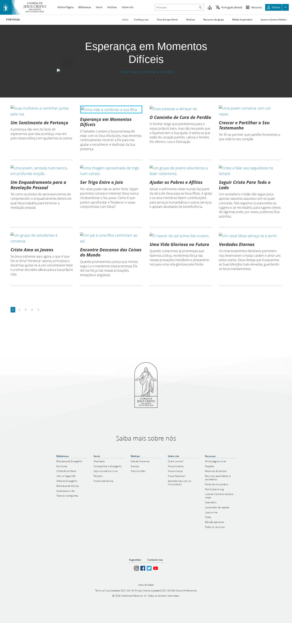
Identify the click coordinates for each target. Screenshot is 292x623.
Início (125, 19)
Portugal (13, 19)
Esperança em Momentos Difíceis (105, 121)
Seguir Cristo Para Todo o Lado (245, 184)
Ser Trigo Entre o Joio (101, 182)
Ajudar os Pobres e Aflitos (176, 182)
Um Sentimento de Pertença (39, 122)
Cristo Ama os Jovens (32, 250)
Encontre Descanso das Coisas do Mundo (110, 252)
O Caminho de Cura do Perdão (180, 117)
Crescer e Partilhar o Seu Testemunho (244, 125)
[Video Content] (146, 72)
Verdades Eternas (236, 244)
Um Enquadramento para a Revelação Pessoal (38, 184)
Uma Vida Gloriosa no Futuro (179, 244)
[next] (44, 310)
